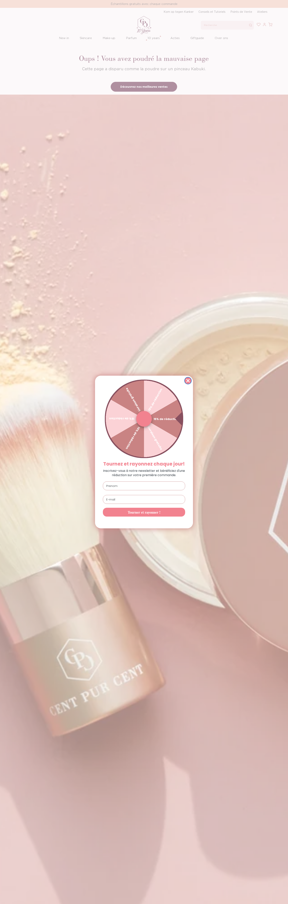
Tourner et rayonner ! (144, 512)
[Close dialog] (188, 380)
